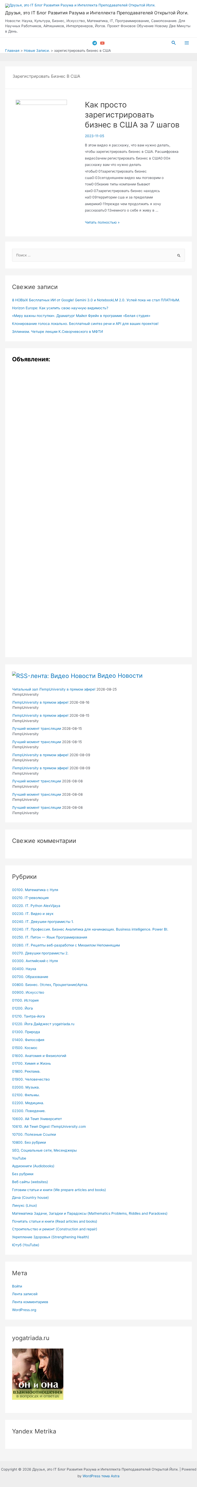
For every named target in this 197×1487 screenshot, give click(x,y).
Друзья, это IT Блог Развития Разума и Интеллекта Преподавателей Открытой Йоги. (97, 12)
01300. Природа (26, 1032)
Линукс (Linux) (24, 1205)
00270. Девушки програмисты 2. (40, 953)
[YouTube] (102, 43)
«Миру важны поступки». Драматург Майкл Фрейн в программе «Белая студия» (81, 316)
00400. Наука (24, 969)
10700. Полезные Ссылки (34, 1134)
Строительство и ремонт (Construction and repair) (54, 1229)
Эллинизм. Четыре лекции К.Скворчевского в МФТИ (57, 332)
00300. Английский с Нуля (35, 961)
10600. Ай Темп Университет (37, 1119)
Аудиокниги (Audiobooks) (33, 1166)
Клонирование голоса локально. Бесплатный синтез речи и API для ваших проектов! (85, 324)
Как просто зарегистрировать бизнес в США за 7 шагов (132, 114)
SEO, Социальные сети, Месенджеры (44, 1150)
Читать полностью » (102, 222)
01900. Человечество (31, 1079)
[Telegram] (94, 43)
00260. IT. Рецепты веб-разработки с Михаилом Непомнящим (66, 945)
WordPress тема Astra (101, 1476)
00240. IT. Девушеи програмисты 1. (43, 922)
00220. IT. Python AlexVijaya (36, 906)
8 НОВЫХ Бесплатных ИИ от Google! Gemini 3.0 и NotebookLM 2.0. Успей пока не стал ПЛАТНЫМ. (96, 300)
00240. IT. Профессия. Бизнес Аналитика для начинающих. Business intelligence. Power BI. (90, 929)
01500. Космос (24, 1048)
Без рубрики (22, 1174)
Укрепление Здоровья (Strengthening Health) (50, 1237)
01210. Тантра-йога (28, 1016)
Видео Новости (120, 675)
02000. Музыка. (26, 1087)
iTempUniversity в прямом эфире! (40, 702)
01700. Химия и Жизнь (31, 1063)
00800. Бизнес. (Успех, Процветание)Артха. (50, 985)
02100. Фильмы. (26, 1095)
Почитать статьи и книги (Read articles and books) (54, 1221)
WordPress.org (24, 1310)
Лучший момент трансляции (36, 728)
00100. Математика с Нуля (35, 890)
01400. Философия (28, 1040)
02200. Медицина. (28, 1103)
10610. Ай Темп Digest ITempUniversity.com (49, 1126)
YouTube (19, 1158)
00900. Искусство (28, 992)
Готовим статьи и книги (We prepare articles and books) (59, 1190)
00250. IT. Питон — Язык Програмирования (49, 937)
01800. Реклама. (26, 1071)
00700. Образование (30, 977)
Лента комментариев (30, 1302)
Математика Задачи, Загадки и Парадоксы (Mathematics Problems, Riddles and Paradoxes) (90, 1213)
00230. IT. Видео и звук (32, 914)
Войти (17, 1286)
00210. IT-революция (30, 898)
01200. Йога (22, 1008)
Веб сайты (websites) (30, 1182)
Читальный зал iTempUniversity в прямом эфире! (53, 689)
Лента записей (24, 1294)
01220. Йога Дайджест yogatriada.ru (43, 1024)
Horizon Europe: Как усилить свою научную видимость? (60, 308)
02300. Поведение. (29, 1111)
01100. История (25, 1000)
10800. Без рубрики (29, 1142)
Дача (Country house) (30, 1197)
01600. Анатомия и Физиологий (39, 1056)
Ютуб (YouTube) (25, 1245)
